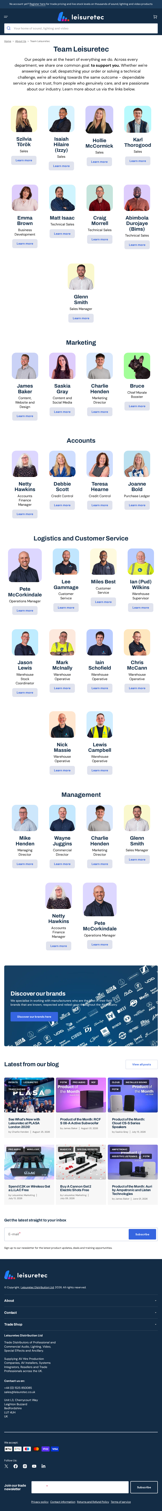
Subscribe (144, 1487)
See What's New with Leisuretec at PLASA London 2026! (24, 1123)
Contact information (62, 1502)
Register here (38, 4)
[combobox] (81, 28)
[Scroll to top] (156, 1505)
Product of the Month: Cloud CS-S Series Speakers (128, 1123)
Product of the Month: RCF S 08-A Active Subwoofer (80, 1121)
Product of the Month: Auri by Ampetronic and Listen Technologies (132, 1190)
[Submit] (9, 28)
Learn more (24, 160)
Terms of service (121, 1502)
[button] (6, 16)
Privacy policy (40, 1502)
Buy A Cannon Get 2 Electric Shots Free (75, 1188)
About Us (20, 41)
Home (7, 41)
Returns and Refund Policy (93, 1502)
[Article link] (29, 1108)
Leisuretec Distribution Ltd (37, 1287)
